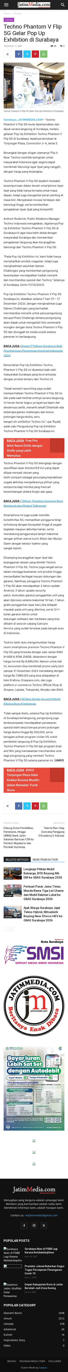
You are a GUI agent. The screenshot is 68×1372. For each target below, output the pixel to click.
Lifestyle (17, 13)
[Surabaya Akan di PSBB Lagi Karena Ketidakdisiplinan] (13, 1254)
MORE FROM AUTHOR (45, 859)
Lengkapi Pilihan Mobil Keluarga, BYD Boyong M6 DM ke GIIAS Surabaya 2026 (43, 873)
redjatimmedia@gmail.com (41, 1215)
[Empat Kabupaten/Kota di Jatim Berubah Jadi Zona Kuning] (13, 1290)
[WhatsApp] (43, 54)
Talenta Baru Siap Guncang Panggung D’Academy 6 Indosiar (51, 831)
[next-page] (11, 929)
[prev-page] (6, 929)
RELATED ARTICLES (17, 859)
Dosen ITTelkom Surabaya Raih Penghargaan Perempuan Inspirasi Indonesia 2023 (33, 350)
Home (7, 13)
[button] (6, 5)
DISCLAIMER (54, 1361)
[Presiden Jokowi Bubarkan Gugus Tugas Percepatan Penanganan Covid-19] (13, 1270)
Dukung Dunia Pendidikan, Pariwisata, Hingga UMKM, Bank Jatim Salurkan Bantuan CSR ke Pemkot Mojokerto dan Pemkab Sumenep (19, 837)
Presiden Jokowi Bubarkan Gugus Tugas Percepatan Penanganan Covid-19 (44, 1270)
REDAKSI (11, 1361)
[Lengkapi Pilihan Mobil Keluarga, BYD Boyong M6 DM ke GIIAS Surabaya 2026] (13, 873)
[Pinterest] (35, 54)
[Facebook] (18, 54)
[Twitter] (27, 54)
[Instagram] (34, 1225)
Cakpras (43, 1367)
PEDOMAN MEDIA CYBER (32, 1361)
